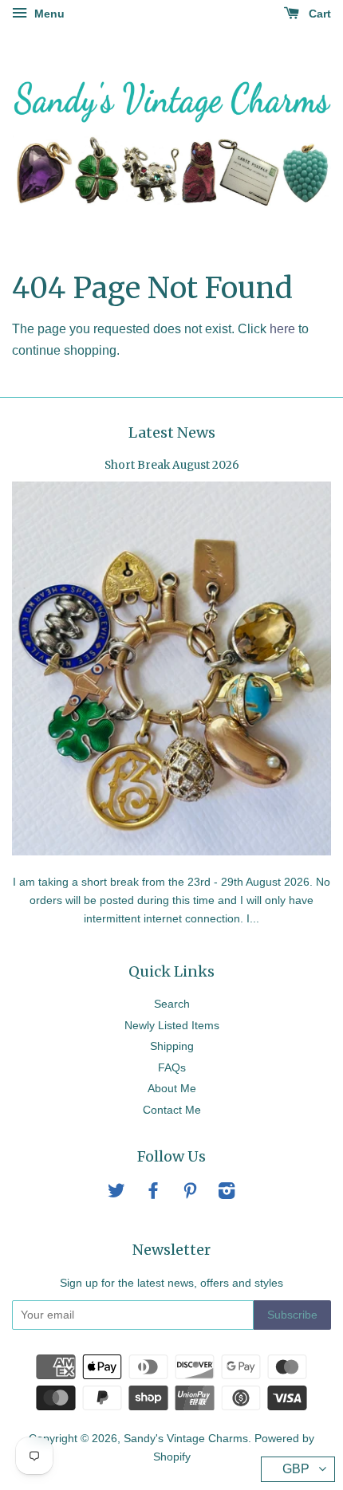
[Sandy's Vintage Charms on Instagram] (226, 1194)
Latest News (171, 432)
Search (172, 1004)
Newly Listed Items (171, 1026)
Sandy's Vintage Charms (186, 1439)
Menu (48, 13)
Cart (318, 13)
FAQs (172, 1068)
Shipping (172, 1046)
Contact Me (172, 1110)
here (282, 329)
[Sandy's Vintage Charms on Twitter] (116, 1194)
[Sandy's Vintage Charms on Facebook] (153, 1194)
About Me (172, 1089)
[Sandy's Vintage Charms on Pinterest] (190, 1194)
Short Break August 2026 (171, 465)
